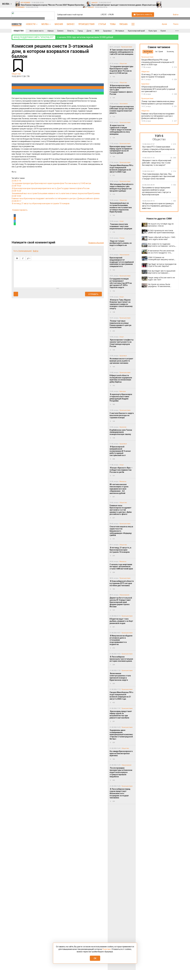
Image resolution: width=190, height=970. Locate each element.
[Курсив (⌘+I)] (22, 258)
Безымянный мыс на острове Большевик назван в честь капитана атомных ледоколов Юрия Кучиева (121, 207)
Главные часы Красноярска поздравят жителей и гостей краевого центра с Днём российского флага (121, 509)
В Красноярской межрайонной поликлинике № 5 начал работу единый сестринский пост (120, 451)
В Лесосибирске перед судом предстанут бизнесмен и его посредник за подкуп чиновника (120, 793)
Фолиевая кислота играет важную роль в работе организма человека (121, 361)
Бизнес (71, 24)
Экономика (123, 103)
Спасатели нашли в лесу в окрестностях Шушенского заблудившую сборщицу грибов (121, 531)
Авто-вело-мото (36, 31)
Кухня (163, 31)
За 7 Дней (159, 51)
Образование (124, 255)
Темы (113, 24)
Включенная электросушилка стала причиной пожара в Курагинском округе (120, 676)
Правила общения (96, 243)
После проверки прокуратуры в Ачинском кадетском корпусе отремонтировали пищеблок (121, 772)
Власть (70, 31)
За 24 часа (148, 51)
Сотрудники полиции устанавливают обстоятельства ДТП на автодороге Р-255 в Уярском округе (121, 283)
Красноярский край (136, 31)
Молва (45, 24)
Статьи (102, 24)
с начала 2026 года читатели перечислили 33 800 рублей (63, 37)
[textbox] (58, 274)
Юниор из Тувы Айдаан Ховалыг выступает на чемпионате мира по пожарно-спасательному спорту (121, 304)
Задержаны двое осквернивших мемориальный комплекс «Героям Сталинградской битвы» (121, 734)
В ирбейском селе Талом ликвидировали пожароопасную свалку (121, 432)
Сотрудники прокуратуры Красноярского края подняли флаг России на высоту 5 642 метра (121, 69)
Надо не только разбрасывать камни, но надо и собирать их (121, 243)
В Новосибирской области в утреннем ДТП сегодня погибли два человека (122, 583)
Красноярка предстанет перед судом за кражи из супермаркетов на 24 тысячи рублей (121, 149)
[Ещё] (177, 31)
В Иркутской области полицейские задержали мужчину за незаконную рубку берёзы (121, 378)
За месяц (170, 51)
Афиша (50, 31)
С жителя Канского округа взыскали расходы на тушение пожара (122, 415)
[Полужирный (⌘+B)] (17, 258)
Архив (164, 24)
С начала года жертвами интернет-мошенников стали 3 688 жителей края (121, 566)
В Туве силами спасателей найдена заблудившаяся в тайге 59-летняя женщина (122, 52)
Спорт (121, 221)
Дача (89, 31)
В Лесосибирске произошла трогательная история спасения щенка (121, 659)
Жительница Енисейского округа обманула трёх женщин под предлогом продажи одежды (121, 187)
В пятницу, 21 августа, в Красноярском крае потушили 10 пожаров (120, 550)
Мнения (59, 24)
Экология (122, 427)
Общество (19, 31)
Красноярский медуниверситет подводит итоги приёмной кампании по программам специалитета (122, 262)
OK (95, 958)
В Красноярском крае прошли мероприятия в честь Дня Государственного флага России (121, 89)
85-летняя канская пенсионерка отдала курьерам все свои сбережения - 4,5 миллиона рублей (119, 488)
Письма (123, 24)
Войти (35, 251)
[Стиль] (28, 258)
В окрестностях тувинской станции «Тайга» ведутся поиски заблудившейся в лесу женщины (120, 129)
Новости (30, 24)
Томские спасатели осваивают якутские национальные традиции (121, 226)
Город (80, 31)
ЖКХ (97, 31)
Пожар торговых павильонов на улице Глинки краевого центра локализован (120, 324)
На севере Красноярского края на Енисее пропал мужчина (121, 753)
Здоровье (107, 31)
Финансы (122, 481)
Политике (106, 949)
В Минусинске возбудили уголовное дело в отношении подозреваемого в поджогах (121, 640)
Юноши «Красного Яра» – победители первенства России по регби (121, 470)
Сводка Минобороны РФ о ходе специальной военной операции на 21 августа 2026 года (121, 695)
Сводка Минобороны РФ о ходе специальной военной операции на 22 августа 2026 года (121, 168)
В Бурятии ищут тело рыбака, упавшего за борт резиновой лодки (121, 621)
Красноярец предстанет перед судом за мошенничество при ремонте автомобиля (121, 714)
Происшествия (86, 24)
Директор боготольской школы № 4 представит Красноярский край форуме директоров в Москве (121, 602)
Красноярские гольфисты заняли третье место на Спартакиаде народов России (122, 343)
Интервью (119, 31)
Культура (153, 31)
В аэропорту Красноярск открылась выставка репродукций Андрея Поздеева (121, 397)
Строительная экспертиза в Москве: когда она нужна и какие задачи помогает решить (122, 109)
